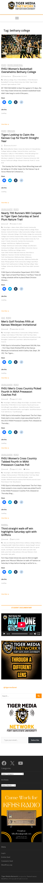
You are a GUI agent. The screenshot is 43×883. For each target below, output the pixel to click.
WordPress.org (6, 865)
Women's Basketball (15, 65)
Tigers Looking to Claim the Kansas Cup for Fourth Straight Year (20, 138)
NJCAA (17, 255)
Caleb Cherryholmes (18, 545)
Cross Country (7, 209)
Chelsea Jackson (12, 475)
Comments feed (7, 861)
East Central (10, 236)
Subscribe (35, 740)
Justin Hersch (17, 549)
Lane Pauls (19, 339)
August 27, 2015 (16, 399)
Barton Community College (15, 229)
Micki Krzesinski (31, 479)
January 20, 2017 (11, 145)
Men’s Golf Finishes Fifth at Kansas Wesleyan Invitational (18, 323)
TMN (18, 84)
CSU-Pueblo (23, 234)
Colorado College (13, 234)
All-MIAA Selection (17, 473)
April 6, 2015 (15, 539)
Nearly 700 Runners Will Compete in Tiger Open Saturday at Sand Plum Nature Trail (21, 216)
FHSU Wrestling (30, 153)
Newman (11, 255)
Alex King (12, 543)
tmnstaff (5, 224)
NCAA (11, 252)
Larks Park (8, 552)
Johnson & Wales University (23, 248)
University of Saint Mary (14, 266)
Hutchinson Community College (17, 245)
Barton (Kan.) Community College (22, 332)
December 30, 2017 (20, 76)
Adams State (15, 227)
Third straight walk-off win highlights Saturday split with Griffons (19, 532)
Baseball (4, 524)
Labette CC (11, 158)
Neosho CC (19, 158)
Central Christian (22, 151)
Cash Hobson (11, 335)
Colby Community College (26, 232)
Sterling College (29, 264)
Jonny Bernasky (24, 407)
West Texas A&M (27, 266)
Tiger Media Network (9, 876)
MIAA (27, 82)
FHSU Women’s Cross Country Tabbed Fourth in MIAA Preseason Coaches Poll (19, 461)
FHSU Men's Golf (20, 335)
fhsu (15, 80)
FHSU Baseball (9, 547)
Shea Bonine (17, 482)
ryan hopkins (25, 409)
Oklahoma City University (16, 259)
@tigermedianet (10, 687)
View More (8, 124)
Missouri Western (27, 552)
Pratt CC (32, 160)
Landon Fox (12, 339)
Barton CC (28, 149)
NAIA (6, 252)
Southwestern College (16, 264)
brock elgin (25, 402)
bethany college (9, 80)
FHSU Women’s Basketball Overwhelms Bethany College (18, 70)
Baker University (19, 149)
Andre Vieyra (20, 543)
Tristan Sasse (6, 76)
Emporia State (19, 236)
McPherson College (14, 250)
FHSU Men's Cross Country (18, 405)
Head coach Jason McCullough (18, 477)
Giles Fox (32, 547)
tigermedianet (12, 84)
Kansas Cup (26, 156)
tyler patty (12, 554)
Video (27, 469)
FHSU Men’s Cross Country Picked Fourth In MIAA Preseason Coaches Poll (21, 391)
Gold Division (11, 243)
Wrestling (11, 131)
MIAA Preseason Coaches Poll (16, 479)
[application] (21, 624)
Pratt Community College (23, 262)
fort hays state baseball (22, 547)
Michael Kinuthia (15, 409)
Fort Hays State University (16, 82)
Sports (3, 65)
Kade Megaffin (13, 337)
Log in (3, 853)
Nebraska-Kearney (19, 252)
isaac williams (14, 407)
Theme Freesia (31, 876)
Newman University (30, 158)
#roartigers (7, 227)
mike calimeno (16, 552)
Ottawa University (23, 160)
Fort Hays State (14, 239)
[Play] (4, 634)
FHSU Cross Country (30, 236)
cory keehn (33, 402)
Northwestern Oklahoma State (14, 257)
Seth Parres (8, 412)
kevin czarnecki (28, 549)
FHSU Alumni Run (23, 475)
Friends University (11, 241)
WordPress (4, 879)
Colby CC (11, 153)
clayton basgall (30, 545)
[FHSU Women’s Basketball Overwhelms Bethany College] (21, 46)
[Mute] (35, 634)
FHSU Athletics (22, 80)
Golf (3, 317)
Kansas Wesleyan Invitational (27, 337)
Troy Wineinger (17, 412)
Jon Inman (18, 156)
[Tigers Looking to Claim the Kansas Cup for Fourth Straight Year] (1, 145)
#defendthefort (9, 149)
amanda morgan (29, 473)
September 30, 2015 (17, 329)
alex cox (6, 543)
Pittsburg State (9, 262)
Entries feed (5, 857)
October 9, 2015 (16, 224)
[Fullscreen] (39, 634)
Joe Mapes (9, 549)
